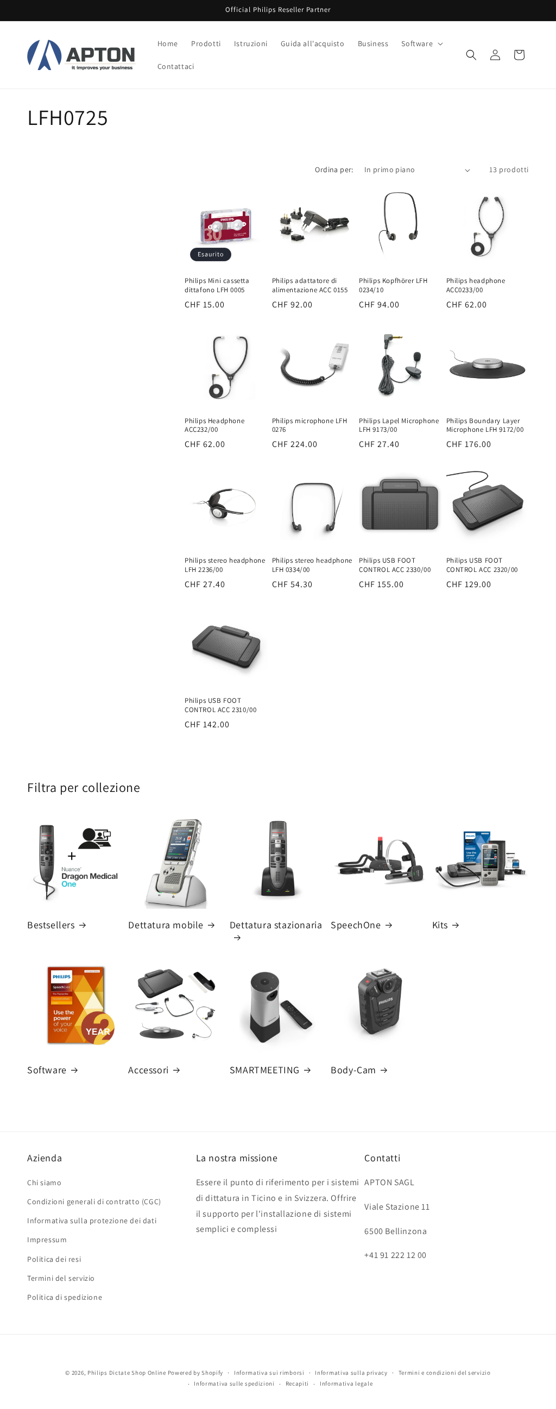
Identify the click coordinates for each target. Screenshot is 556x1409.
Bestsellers (51, 925)
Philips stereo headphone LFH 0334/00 (312, 565)
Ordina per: (334, 169)
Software (47, 1070)
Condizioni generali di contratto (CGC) (94, 1201)
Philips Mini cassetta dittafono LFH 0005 (217, 285)
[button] (421, 43)
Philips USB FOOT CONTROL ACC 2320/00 (482, 565)
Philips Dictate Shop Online (126, 1372)
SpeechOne (356, 925)
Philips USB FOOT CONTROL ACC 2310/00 (220, 705)
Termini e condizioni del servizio (445, 1372)
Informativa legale (346, 1383)
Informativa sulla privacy (351, 1372)
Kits (440, 925)
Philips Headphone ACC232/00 (214, 426)
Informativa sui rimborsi (269, 1372)
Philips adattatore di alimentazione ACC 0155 (310, 285)
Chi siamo (44, 1182)
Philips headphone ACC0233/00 (476, 285)
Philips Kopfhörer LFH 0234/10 (393, 285)
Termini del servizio (61, 1278)
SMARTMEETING (265, 1070)
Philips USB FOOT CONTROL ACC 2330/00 (395, 565)
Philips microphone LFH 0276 (310, 426)
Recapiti (297, 1383)
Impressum (47, 1239)
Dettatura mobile (166, 925)
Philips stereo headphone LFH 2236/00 (225, 565)
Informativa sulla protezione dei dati (91, 1220)
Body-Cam (353, 1070)
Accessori (148, 1070)
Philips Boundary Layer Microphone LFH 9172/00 (485, 426)
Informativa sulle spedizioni (234, 1383)
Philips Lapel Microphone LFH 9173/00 (399, 426)
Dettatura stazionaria (276, 925)
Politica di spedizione (64, 1297)
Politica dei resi (54, 1259)
